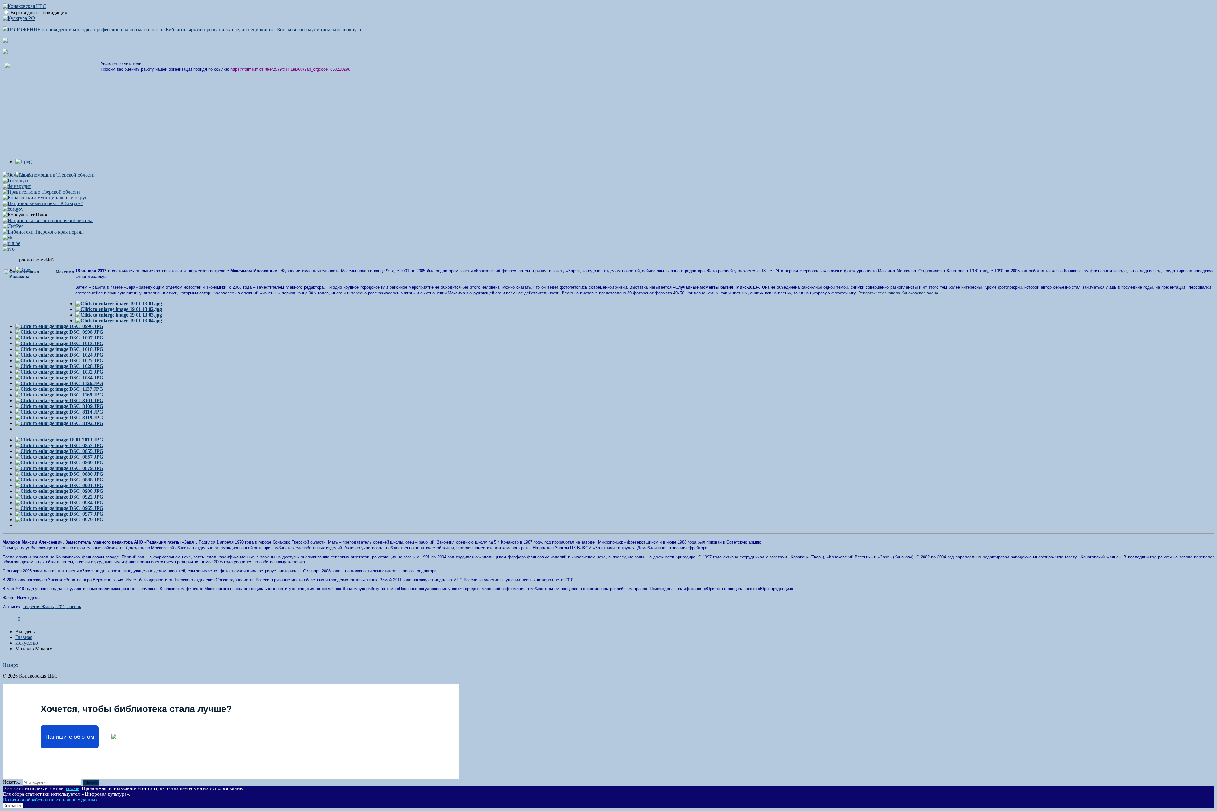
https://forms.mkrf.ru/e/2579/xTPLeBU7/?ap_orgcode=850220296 (290, 69)
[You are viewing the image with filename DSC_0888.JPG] (59, 479)
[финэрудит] (17, 186)
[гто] (9, 249)
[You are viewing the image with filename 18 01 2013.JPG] (59, 439)
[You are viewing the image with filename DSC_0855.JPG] (59, 451)
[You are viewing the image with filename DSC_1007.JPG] (59, 337)
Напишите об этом (69, 737)
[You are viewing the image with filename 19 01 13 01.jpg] (118, 303)
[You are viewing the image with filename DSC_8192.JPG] (59, 423)
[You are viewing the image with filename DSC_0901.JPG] (59, 485)
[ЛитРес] (13, 226)
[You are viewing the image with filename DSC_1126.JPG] (59, 383)
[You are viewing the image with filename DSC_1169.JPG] (59, 394)
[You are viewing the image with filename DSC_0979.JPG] (59, 519)
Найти (91, 782)
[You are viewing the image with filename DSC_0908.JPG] (59, 491)
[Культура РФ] (19, 18)
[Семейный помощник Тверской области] (49, 174)
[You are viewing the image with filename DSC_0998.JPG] (59, 332)
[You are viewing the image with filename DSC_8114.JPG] (59, 412)
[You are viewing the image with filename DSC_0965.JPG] (59, 508)
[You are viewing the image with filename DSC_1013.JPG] (59, 343)
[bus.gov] (13, 209)
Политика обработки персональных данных (50, 799)
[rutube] (11, 243)
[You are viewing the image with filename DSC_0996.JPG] (59, 326)
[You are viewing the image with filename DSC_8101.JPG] (59, 400)
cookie (72, 788)
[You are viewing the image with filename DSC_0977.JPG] (59, 514)
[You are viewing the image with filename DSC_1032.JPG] (59, 372)
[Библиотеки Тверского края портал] (43, 232)
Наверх (10, 665)
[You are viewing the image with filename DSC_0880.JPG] (59, 474)
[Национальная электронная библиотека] (48, 220)
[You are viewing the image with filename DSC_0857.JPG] (59, 457)
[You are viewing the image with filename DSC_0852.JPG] (59, 445)
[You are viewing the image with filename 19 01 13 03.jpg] (118, 315)
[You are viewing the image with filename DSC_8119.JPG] (59, 417)
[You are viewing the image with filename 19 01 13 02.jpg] (118, 309)
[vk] (8, 237)
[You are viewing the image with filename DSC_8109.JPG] (59, 406)
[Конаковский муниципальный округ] (45, 197)
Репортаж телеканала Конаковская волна (898, 293)
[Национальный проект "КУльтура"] (43, 203)
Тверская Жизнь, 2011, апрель (52, 606)
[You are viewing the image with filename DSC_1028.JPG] (59, 366)
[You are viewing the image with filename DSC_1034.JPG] (59, 377)
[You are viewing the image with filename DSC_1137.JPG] (59, 389)
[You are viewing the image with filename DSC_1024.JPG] (59, 354)
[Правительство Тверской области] (41, 192)
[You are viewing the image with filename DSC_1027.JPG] (59, 360)
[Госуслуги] (16, 180)
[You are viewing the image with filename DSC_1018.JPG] (59, 349)
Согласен (13, 805)
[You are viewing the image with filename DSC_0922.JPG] (59, 496)
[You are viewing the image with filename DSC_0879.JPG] (59, 468)
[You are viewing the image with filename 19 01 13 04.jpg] (118, 320)
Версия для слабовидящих (38, 12)
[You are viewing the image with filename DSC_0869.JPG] (59, 462)
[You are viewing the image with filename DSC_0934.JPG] (59, 502)
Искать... (12, 782)
